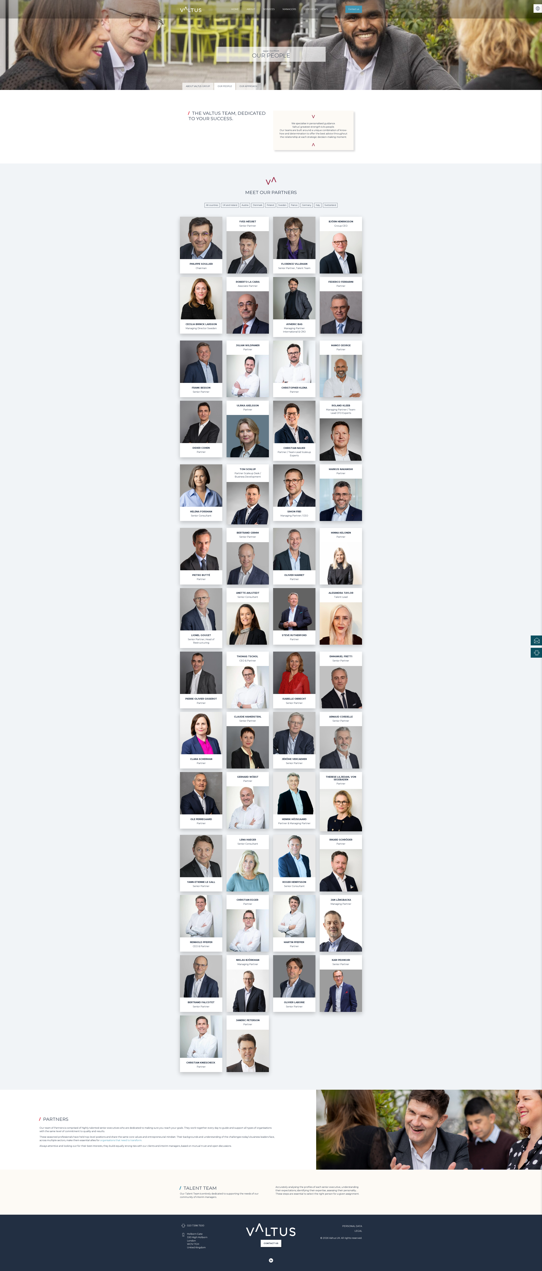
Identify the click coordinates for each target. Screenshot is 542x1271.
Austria (245, 205)
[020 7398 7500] (536, 653)
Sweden (282, 205)
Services (269, 9)
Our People (225, 86)
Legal (358, 1231)
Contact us (353, 9)
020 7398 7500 (195, 1225)
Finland (270, 205)
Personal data (352, 1226)
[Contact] (536, 640)
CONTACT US (271, 1243)
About (251, 9)
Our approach (248, 86)
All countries (212, 205)
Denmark (257, 205)
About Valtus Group (198, 86)
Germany (306, 205)
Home (235, 9)
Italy (318, 205)
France (294, 205)
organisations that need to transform (121, 1140)
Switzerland (330, 205)
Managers (289, 9)
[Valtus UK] (191, 9)
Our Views (311, 9)
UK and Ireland (230, 205)
